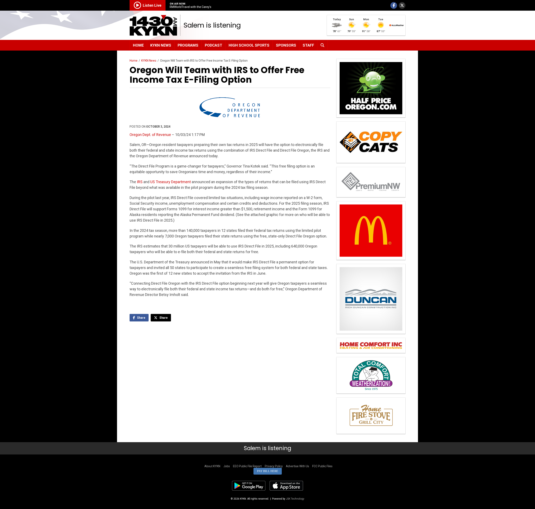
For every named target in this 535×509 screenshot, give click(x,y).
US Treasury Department (170, 182)
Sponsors (286, 45)
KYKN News (160, 45)
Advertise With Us (297, 466)
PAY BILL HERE (267, 471)
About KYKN (212, 466)
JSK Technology (295, 498)
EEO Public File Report (247, 466)
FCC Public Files (322, 466)
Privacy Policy (274, 466)
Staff (308, 45)
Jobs (226, 466)
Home (138, 45)
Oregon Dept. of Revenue (150, 134)
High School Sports (249, 45)
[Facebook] (393, 5)
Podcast (213, 45)
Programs (188, 45)
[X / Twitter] (402, 5)
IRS (140, 182)
